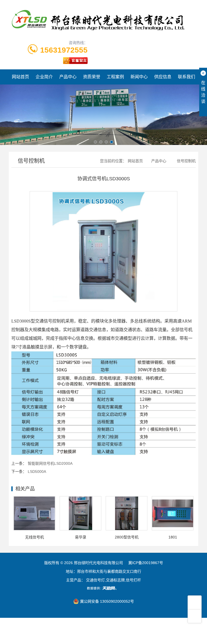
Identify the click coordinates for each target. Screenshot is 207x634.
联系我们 (186, 76)
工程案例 (115, 76)
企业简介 (44, 76)
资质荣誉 (91, 76)
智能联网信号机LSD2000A (50, 463)
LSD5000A (37, 471)
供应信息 (162, 76)
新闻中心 (139, 76)
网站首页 (20, 76)
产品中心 (68, 76)
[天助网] (103, 588)
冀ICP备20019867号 (145, 563)
